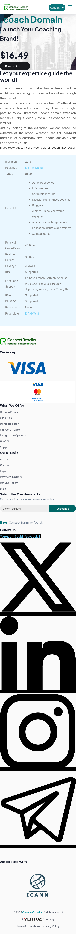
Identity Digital (34, 167)
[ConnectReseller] (16, 7)
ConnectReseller (32, 912)
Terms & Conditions (28, 926)
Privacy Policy (51, 926)
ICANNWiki (32, 313)
